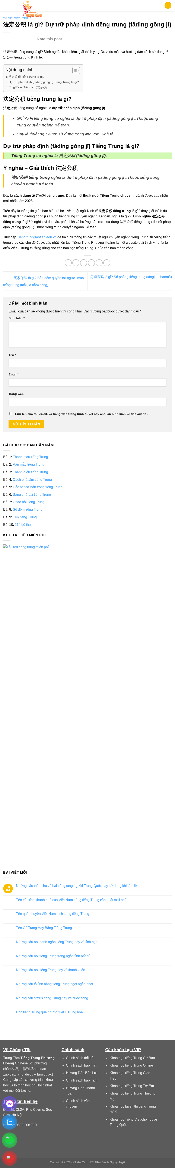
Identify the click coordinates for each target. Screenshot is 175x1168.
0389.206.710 (26, 1125)
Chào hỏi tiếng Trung (29, 502)
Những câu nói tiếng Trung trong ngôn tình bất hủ (53, 956)
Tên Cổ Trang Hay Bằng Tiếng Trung (44, 928)
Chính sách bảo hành (82, 1080)
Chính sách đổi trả (79, 1058)
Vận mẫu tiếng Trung (28, 464)
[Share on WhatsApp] (68, 262)
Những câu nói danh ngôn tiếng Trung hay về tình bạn (57, 942)
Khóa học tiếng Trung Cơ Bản (132, 1058)
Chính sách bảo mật (81, 1065)
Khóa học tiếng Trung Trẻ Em (132, 1086)
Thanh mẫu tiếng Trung (30, 457)
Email (13, 374)
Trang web (16, 394)
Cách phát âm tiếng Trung (32, 479)
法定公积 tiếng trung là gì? (26, 76)
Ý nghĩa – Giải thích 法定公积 (28, 87)
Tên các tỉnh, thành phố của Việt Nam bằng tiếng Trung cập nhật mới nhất (71, 900)
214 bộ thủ (23, 524)
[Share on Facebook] (75, 262)
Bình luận (17, 318)
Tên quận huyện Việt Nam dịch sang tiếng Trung (52, 914)
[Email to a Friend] (91, 262)
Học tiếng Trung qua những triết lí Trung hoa (49, 1012)
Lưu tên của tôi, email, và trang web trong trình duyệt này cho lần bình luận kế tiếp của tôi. (81, 414)
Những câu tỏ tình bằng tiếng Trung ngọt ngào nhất (54, 984)
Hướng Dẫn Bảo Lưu (82, 1073)
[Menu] (5, 5)
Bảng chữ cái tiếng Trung (32, 494)
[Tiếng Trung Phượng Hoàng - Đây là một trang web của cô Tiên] (32, 9)
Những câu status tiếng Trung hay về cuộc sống (52, 998)
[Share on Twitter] (83, 262)
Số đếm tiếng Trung (27, 509)
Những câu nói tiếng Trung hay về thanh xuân (50, 970)
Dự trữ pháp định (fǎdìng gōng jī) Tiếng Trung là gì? (44, 82)
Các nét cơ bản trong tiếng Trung (38, 487)
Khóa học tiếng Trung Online (131, 1065)
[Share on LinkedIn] (106, 262)
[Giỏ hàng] (168, 5)
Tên (12, 355)
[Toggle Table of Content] (74, 70)
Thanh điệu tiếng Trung (30, 472)
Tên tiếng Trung (25, 517)
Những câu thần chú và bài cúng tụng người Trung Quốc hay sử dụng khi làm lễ (76, 886)
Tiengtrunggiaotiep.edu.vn (37, 237)
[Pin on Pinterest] (99, 262)
